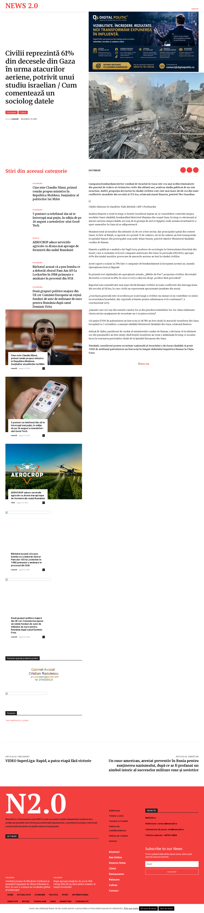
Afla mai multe (131, 908)
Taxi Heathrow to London (17, 720)
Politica (23, 112)
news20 (15, 119)
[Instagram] (153, 884)
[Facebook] (183, 170)
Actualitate (11, 112)
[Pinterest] (196, 170)
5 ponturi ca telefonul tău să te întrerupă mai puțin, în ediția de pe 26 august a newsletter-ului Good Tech (28, 427)
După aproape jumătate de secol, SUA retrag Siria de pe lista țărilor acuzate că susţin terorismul (74, 884)
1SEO (13, 503)
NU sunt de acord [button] (148, 908)
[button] (195, 9)
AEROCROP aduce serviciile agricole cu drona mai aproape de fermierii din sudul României (56, 246)
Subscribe (172, 872)
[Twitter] (189, 170)
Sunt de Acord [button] (166, 908)
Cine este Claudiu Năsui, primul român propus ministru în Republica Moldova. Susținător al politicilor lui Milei (27, 359)
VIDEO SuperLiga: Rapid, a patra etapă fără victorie (48, 761)
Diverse (36, 238)
